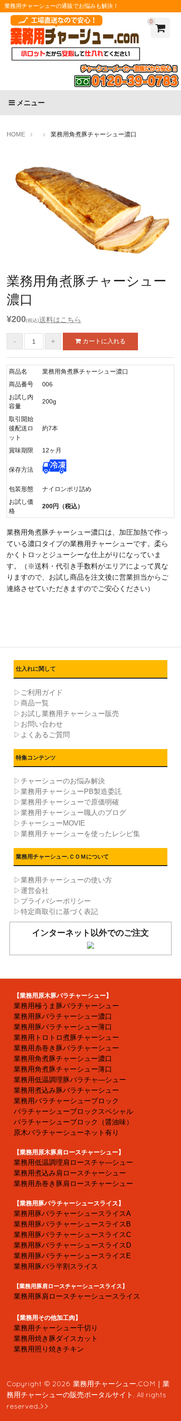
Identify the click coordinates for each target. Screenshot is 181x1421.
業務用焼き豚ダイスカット (56, 1338)
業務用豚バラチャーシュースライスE (72, 1255)
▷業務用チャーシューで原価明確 (66, 802)
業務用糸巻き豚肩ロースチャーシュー (73, 1183)
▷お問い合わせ (38, 724)
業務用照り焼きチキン (49, 1349)
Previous (20, 211)
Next (161, 211)
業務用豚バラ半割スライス (56, 1266)
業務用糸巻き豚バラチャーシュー (66, 1048)
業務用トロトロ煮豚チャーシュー (66, 1037)
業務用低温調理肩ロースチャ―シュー (73, 1162)
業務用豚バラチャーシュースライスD (72, 1245)
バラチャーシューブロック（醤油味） (73, 1122)
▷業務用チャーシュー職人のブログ (70, 812)
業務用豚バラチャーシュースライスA (72, 1213)
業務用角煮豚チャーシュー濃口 (63, 1058)
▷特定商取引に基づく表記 (56, 911)
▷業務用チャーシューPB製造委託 (68, 791)
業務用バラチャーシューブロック (66, 1101)
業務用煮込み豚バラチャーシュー (66, 1090)
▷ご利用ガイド (38, 692)
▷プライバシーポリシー (52, 901)
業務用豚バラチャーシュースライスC (72, 1234)
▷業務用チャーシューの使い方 (63, 880)
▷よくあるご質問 (42, 734)
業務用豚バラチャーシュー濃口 (63, 1016)
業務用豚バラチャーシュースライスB (72, 1224)
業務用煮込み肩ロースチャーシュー (70, 1173)
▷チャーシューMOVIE (49, 823)
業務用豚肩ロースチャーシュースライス (77, 1296)
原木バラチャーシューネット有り (66, 1132)
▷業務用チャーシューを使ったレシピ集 (77, 833)
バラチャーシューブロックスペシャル (73, 1111)
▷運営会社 (31, 890)
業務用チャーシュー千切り (56, 1328)
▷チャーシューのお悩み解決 (59, 781)
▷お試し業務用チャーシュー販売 (66, 713)
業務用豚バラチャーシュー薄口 (63, 1027)
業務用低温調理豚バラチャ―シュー (70, 1079)
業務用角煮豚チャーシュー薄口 (63, 1069)
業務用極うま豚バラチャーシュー (66, 1006)
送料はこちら (60, 319)
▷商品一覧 (31, 703)
